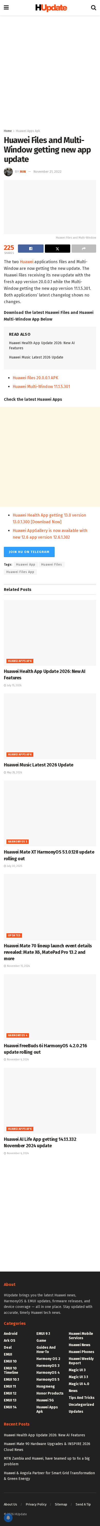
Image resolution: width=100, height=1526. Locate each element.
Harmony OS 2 (48, 1359)
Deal (8, 1347)
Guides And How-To (46, 1349)
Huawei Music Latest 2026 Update (36, 357)
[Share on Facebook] (31, 248)
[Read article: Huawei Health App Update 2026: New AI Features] (50, 633)
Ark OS (9, 1340)
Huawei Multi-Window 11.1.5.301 (41, 386)
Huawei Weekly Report (81, 1361)
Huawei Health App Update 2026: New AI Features (44, 1435)
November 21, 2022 (47, 171)
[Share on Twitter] (58, 248)
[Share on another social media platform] (84, 248)
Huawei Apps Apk (28, 131)
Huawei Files (51, 564)
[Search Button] (93, 7)
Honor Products (50, 1393)
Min (23, 171)
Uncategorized (81, 1404)
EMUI (8, 1354)
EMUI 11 (10, 1386)
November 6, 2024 (17, 1059)
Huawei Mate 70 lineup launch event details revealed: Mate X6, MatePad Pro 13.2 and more (48, 952)
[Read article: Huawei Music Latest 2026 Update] (50, 726)
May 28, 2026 (14, 772)
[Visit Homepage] (50, 7)
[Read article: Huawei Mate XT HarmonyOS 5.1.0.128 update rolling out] (50, 813)
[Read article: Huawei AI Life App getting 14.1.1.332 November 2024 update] (50, 1101)
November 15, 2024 (18, 966)
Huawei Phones (81, 1352)
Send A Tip (83, 1504)
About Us (10, 1504)
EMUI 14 (10, 1407)
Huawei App (25, 564)
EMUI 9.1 (43, 1334)
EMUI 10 (10, 1361)
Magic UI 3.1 (78, 1377)
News (73, 1391)
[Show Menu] (6, 7)
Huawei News (80, 1345)
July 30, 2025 (14, 866)
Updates (14, 935)
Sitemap (61, 1504)
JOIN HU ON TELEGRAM (29, 552)
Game (41, 1340)
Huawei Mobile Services (81, 1336)
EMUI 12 (10, 1393)
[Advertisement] (50, 70)
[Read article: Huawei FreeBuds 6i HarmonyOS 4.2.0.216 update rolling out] (50, 1007)
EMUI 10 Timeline (11, 1370)
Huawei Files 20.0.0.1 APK (35, 377)
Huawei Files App (20, 572)
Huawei (26, 261)
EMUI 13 (10, 1400)
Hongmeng (45, 1386)
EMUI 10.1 (11, 1379)
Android (10, 1334)
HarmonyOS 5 (17, 841)
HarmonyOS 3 (47, 1366)
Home (8, 131)
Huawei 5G (45, 1400)
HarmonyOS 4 (17, 1035)
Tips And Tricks (82, 1398)
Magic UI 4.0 (79, 1384)
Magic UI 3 (77, 1370)
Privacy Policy (36, 1504)
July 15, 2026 (13, 685)
